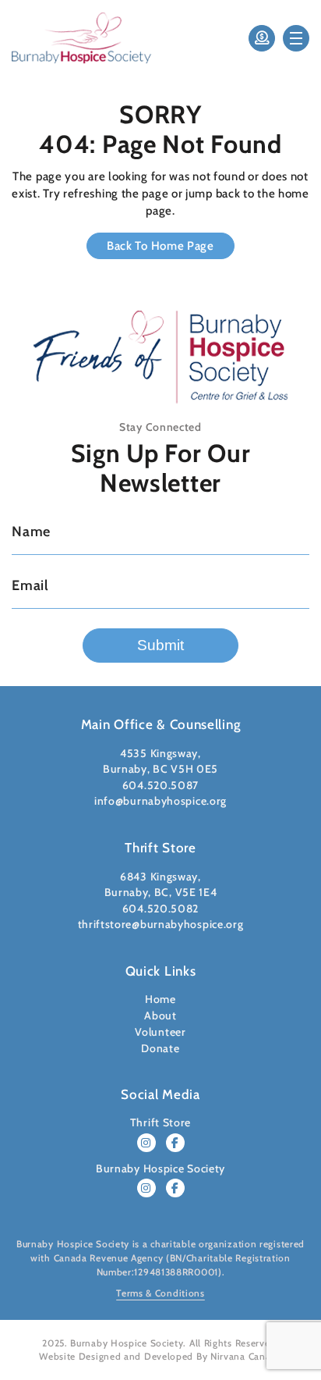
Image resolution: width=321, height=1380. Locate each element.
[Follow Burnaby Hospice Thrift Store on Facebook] (175, 1142)
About (160, 1015)
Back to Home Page (160, 246)
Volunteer (160, 1032)
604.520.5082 (160, 909)
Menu (296, 38)
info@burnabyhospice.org (160, 801)
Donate (160, 1048)
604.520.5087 (160, 785)
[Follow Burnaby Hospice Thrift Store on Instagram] (146, 1142)
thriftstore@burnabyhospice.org (161, 924)
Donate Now (262, 38)
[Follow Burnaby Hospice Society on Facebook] (175, 1188)
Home (160, 999)
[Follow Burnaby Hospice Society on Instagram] (146, 1188)
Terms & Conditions (160, 1293)
